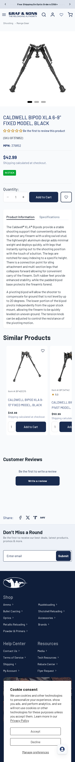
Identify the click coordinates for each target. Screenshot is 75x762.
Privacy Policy (19, 720)
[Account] (52, 14)
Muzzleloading (46, 604)
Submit (63, 556)
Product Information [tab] (20, 217)
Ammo (7, 604)
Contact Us (10, 651)
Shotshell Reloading (50, 611)
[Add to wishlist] (66, 197)
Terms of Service (13, 657)
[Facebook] (20, 517)
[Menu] (4, 15)
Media (41, 651)
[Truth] (35, 517)
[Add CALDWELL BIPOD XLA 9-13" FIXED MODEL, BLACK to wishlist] (43, 350)
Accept (35, 731)
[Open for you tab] (62, 749)
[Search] (43, 14)
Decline (35, 742)
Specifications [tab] (49, 217)
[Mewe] (42, 517)
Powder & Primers (14, 631)
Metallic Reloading (14, 624)
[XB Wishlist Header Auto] (61, 14)
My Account (10, 670)
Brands (42, 624)
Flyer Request (46, 670)
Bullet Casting (11, 611)
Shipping (8, 664)
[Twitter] (27, 517)
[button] (13, 131)
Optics (7, 617)
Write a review (37, 481)
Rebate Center (46, 664)
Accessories (45, 617)
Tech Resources (47, 657)
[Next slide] (64, 390)
